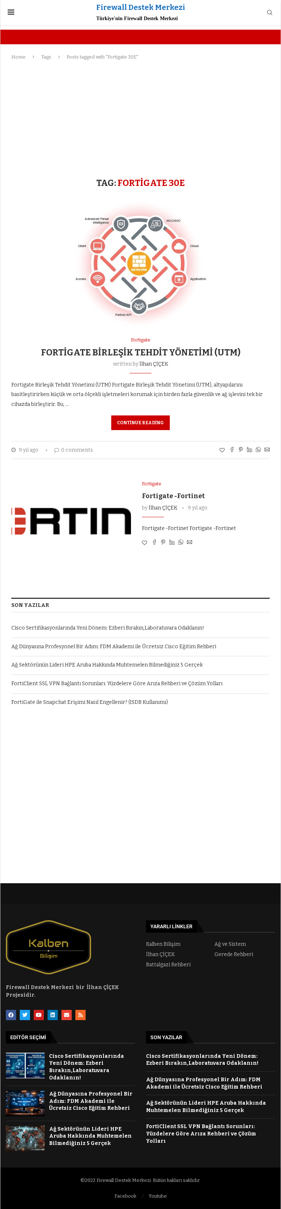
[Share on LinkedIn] (249, 450)
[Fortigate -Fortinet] (71, 521)
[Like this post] (222, 450)
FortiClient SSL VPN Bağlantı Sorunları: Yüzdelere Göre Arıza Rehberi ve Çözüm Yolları (116, 683)
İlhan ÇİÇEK (153, 364)
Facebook (125, 1196)
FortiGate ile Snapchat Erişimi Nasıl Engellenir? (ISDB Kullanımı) (89, 702)
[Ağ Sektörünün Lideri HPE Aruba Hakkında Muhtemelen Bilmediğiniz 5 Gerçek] (25, 1139)
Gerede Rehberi (233, 954)
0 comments (77, 450)
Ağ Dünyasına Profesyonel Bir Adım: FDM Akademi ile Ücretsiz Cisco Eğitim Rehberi (113, 646)
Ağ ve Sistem (230, 944)
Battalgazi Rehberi (168, 964)
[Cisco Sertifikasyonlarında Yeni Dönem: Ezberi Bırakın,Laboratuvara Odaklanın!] (25, 1066)
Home (18, 57)
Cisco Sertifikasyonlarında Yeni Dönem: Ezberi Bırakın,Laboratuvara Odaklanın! (107, 628)
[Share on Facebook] (232, 450)
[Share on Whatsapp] (258, 450)
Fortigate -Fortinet (173, 496)
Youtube (158, 1196)
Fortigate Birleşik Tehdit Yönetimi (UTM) (140, 352)
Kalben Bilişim (163, 944)
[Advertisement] (140, 119)
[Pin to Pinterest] (240, 450)
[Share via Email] (267, 450)
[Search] (269, 13)
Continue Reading (140, 422)
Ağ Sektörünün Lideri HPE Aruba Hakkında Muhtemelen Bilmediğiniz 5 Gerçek (107, 665)
